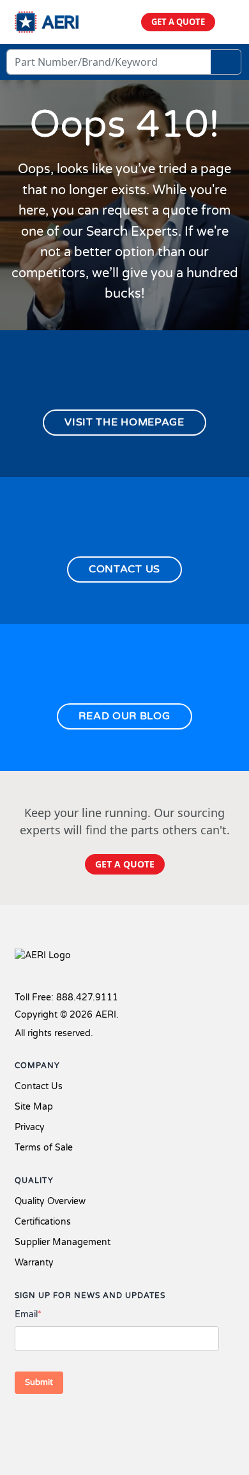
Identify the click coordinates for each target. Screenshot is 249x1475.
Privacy (30, 1127)
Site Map (34, 1106)
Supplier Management (62, 1242)
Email (28, 1314)
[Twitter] (47, 1423)
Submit (39, 1382)
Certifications (43, 1221)
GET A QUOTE (178, 21)
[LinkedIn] (67, 1423)
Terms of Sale (44, 1147)
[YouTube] (87, 1423)
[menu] (229, 22)
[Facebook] (23, 1423)
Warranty (34, 1262)
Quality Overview (50, 1201)
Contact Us (39, 1086)
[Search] (226, 62)
